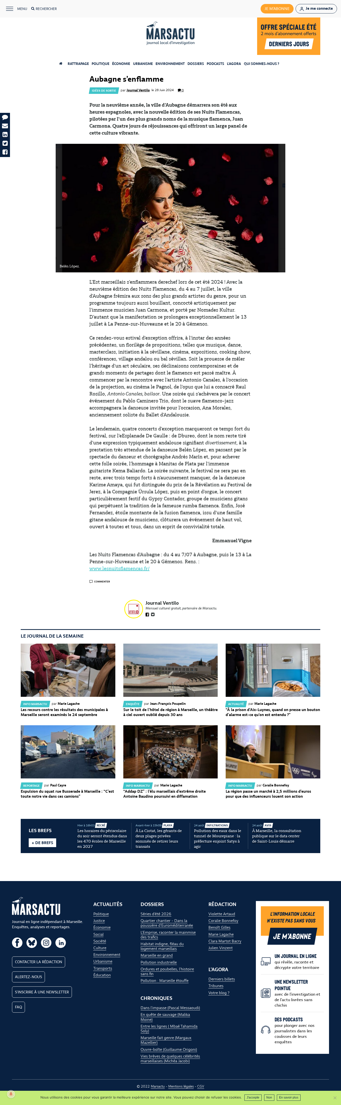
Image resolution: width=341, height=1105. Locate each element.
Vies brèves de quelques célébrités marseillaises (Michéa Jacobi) (170, 1058)
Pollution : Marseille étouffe (164, 980)
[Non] (334, 1097)
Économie (121, 63)
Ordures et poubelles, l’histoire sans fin (167, 971)
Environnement (170, 63)
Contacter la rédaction (38, 961)
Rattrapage (78, 63)
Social (98, 934)
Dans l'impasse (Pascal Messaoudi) (170, 1007)
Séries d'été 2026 (156, 914)
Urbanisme (143, 63)
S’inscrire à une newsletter (42, 991)
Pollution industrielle (159, 962)
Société (99, 940)
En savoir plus (288, 1097)
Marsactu (158, 1086)
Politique (100, 63)
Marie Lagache (221, 934)
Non (269, 1097)
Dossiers (195, 63)
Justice (99, 920)
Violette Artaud (221, 914)
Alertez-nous (28, 976)
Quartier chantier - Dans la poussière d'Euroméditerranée (167, 923)
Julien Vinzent (220, 947)
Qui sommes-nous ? (261, 63)
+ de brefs (42, 842)
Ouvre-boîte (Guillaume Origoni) (169, 1049)
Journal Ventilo (138, 90)
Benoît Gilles (219, 927)
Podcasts (215, 63)
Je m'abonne (277, 8)
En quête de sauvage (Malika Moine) (165, 1017)
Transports (102, 968)
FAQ (18, 1006)
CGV (200, 1086)
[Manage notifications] (11, 1094)
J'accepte (253, 1097)
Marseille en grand (157, 955)
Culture (99, 947)
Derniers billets (221, 979)
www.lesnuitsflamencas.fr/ (119, 568)
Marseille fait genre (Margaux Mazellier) (166, 1040)
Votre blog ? (218, 992)
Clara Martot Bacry (224, 940)
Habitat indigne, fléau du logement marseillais (162, 946)
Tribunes (215, 985)
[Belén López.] (170, 208)
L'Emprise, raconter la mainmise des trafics (168, 934)
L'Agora (234, 63)
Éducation (102, 974)
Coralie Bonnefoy (223, 920)
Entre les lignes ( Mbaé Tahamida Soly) (169, 1028)
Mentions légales (181, 1086)
